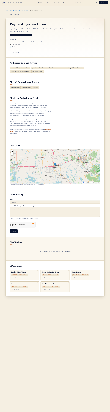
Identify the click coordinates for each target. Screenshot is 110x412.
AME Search (41, 2)
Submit (14, 231)
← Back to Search (13, 14)
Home (33, 2)
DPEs (63, 2)
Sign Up (103, 2)
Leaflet (85, 182)
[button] (55, 164)
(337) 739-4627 (15, 44)
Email (12, 47)
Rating (11, 199)
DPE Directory (13, 10)
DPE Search (56, 2)
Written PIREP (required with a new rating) (24, 212)
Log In (95, 2)
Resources (70, 2)
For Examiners (79, 2)
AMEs (48, 2)
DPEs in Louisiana (23, 10)
